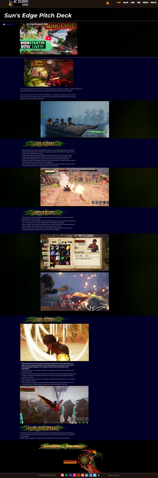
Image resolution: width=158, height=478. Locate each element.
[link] (107, 2)
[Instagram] (74, 475)
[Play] (4, 24)
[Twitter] (94, 475)
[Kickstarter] (66, 475)
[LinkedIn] (86, 475)
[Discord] (70, 475)
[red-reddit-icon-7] (82, 475)
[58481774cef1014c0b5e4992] (78, 475)
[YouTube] (62, 475)
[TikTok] (98, 475)
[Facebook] (90, 475)
